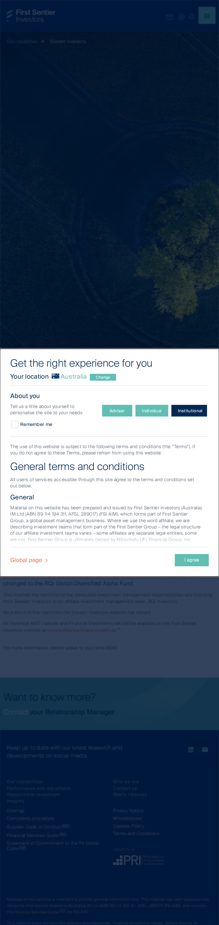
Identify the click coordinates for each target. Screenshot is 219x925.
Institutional (190, 411)
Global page (27, 560)
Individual (152, 411)
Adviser (117, 411)
